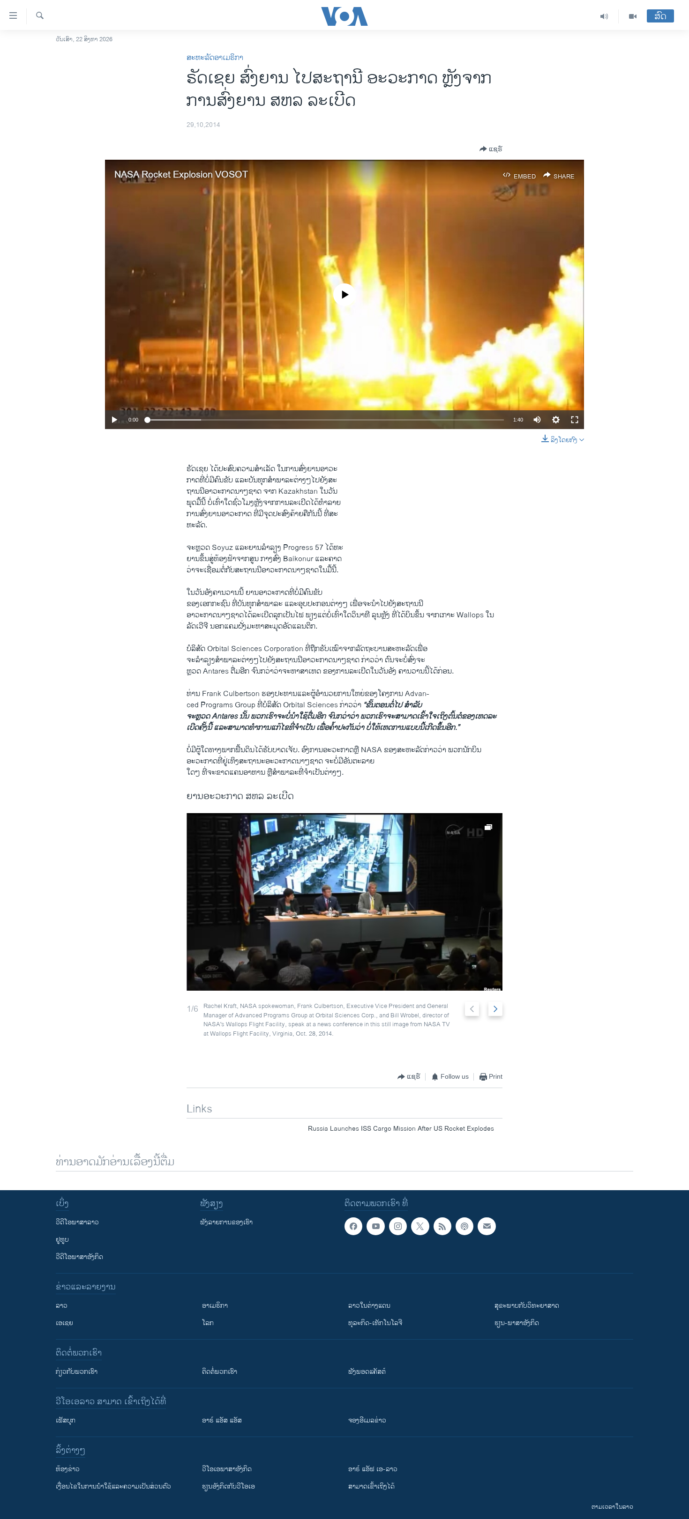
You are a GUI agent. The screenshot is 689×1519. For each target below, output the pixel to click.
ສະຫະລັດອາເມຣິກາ (215, 58)
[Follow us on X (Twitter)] (420, 1226)
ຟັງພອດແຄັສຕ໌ (367, 1372)
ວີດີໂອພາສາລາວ (77, 1222)
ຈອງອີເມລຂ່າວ (367, 1420)
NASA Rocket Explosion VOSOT (181, 175)
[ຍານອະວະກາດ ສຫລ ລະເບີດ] (344, 902)
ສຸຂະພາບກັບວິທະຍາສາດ (526, 1306)
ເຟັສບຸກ (65, 1420)
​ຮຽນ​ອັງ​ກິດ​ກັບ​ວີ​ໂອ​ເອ (228, 1486)
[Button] (490, 149)
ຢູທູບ (62, 1240)
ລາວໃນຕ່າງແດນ (369, 1306)
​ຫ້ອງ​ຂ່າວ (68, 1469)
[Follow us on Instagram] (398, 1226)
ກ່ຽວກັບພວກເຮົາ (76, 1372)
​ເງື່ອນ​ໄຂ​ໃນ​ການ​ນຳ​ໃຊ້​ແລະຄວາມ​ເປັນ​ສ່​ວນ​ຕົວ (113, 1486)
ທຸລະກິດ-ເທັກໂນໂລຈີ (375, 1323)
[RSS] (442, 1226)
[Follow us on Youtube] (375, 1226)
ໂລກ (208, 1323)
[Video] (633, 16)
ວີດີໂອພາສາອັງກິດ (79, 1257)
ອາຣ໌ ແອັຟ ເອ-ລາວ (372, 1469)
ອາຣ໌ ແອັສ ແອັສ (222, 1420)
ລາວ (61, 1306)
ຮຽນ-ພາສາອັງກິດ (516, 1323)
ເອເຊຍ (64, 1323)
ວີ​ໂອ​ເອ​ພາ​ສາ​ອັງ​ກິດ (227, 1469)
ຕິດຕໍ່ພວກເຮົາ (219, 1372)
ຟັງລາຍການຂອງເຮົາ (226, 1222)
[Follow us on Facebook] (353, 1226)
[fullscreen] (574, 419)
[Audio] (604, 16)
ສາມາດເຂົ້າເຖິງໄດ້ (371, 1486)
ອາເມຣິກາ (215, 1306)
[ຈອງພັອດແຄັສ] (486, 1226)
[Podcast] (464, 1226)
